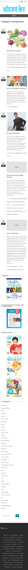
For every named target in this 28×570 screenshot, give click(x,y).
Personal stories (5, 462)
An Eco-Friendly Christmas (16, 88)
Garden (3, 435)
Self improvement (5, 484)
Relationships (4, 475)
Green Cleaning (12, 233)
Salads (2, 481)
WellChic (3, 508)
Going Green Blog (22, 198)
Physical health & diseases (7, 465)
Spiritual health (4, 492)
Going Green (14, 106)
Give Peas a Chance (14, 51)
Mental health (4, 451)
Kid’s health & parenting (9, 546)
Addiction (3, 405)
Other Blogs (4, 459)
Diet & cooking (14, 67)
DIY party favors (13, 208)
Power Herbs (4, 467)
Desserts (3, 416)
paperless (20, 211)
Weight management (6, 505)
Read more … (10, 263)
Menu (21, 1)
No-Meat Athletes (13, 133)
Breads (2, 410)
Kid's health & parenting (7, 446)
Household (9, 201)
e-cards (19, 208)
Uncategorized (18, 201)
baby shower (19, 204)
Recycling (3, 473)
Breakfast (3, 413)
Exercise (21, 153)
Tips (13, 201)
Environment (4, 421)
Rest (2, 478)
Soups (2, 489)
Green (18, 269)
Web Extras (4, 503)
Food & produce (5, 432)
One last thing (4, 457)
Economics (13, 269)
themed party (14, 214)
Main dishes (4, 448)
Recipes (3, 470)
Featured (21, 67)
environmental (14, 211)
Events (2, 424)
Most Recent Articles (6, 454)
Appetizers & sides (5, 408)
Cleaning (9, 269)
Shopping (3, 486)
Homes (22, 269)
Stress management (6, 494)
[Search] (17, 515)
